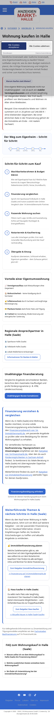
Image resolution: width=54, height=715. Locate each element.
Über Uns (34, 700)
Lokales (25, 700)
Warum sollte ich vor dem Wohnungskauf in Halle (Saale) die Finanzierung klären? (24, 655)
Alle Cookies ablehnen (39, 46)
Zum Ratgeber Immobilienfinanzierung (27, 568)
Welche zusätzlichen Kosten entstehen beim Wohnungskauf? (25, 664)
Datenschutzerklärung (43, 53)
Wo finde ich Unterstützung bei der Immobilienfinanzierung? (21, 672)
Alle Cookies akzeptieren (13, 46)
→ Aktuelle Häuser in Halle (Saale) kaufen (27, 614)
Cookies (33, 705)
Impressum (44, 700)
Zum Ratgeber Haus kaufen (27, 609)
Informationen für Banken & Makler (22, 357)
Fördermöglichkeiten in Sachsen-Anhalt (24, 457)
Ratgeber (9, 700)
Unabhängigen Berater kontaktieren (22, 396)
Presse (17, 700)
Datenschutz (23, 705)
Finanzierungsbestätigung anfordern (27, 491)
